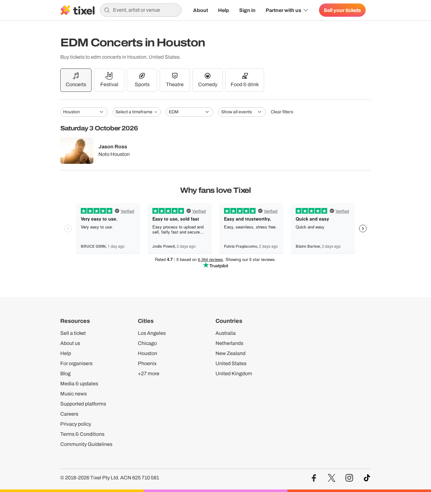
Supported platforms (83, 403)
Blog (65, 373)
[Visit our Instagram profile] (349, 478)
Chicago (147, 343)
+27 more (148, 373)
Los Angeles (152, 333)
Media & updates (79, 383)
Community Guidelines (86, 444)
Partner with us (283, 10)
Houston (147, 353)
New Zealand (230, 353)
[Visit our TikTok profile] (367, 478)
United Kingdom (234, 373)
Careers (69, 414)
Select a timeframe (133, 112)
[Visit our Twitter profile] (331, 478)
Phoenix (147, 363)
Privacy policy (75, 424)
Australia (226, 333)
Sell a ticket (73, 333)
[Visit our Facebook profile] (314, 478)
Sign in (247, 10)
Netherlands (229, 343)
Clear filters (282, 112)
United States (231, 363)
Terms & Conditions (82, 434)
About (200, 10)
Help (223, 10)
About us (70, 343)
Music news (73, 393)
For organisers (76, 363)
